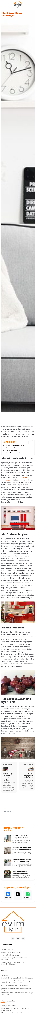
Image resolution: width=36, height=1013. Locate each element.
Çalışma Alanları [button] (8, 1001)
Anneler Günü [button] (6, 945)
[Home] (18, 4)
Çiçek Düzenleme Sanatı (10, 955)
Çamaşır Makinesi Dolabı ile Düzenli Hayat (16, 985)
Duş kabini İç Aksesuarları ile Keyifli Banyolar (17, 978)
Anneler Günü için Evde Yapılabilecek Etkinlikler (14, 958)
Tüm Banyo (5, 975)
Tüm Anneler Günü (8, 949)
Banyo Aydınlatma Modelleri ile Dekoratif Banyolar (16, 989)
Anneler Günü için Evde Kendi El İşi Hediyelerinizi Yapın (13, 963)
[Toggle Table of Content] (30, 442)
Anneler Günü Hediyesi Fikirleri (12, 952)
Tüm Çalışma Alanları (9, 1005)
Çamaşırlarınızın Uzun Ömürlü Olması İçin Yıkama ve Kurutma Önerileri (16, 981)
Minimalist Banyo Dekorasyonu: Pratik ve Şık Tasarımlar (17, 993)
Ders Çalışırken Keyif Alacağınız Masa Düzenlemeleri (15, 1009)
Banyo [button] (4, 971)
